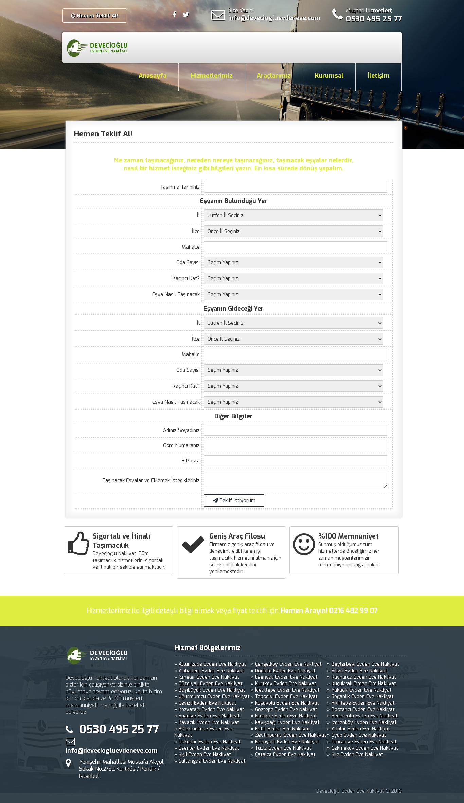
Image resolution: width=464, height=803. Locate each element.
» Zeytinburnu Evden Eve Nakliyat (288, 735)
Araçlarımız (274, 76)
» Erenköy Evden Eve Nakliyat (284, 716)
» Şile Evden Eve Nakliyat (355, 754)
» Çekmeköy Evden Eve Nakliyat (362, 748)
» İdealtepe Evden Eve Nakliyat (285, 690)
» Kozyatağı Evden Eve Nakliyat (209, 709)
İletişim (379, 76)
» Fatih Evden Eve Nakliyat (280, 729)
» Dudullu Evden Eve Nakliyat (283, 671)
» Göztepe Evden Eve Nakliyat (284, 709)
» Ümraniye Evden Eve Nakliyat (362, 741)
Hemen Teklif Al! (96, 15)
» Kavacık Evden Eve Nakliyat (206, 722)
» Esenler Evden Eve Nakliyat (206, 748)
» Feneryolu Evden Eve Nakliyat (362, 716)
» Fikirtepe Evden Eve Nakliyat (361, 703)
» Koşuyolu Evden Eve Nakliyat (285, 703)
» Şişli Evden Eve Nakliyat (202, 754)
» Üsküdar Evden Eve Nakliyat (207, 741)
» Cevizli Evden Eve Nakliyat (205, 703)
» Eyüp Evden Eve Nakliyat (356, 735)
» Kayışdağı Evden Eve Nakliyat (285, 722)
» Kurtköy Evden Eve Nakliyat (283, 683)
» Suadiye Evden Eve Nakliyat (207, 716)
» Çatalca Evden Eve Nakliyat (283, 754)
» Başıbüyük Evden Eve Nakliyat (209, 690)
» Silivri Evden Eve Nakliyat (357, 671)
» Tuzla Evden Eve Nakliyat (281, 748)
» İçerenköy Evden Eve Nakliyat (362, 722)
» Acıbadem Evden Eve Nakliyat (209, 671)
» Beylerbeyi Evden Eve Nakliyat (363, 664)
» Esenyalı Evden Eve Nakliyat (284, 677)
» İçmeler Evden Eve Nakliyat (206, 677)
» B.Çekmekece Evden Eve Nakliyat (203, 732)
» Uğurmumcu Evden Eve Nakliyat (212, 696)
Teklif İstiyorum (236, 500)
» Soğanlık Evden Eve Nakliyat (360, 696)
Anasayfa (152, 76)
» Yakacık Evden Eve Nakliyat (359, 690)
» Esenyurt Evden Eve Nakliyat (285, 741)
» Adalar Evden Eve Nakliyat (358, 729)
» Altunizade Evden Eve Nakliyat (210, 664)
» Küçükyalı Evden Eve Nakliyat (361, 683)
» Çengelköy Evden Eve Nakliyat (286, 664)
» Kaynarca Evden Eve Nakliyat (361, 677)
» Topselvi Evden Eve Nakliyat (284, 696)
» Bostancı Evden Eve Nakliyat (361, 709)
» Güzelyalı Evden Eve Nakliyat (208, 683)
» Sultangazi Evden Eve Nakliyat (210, 761)
